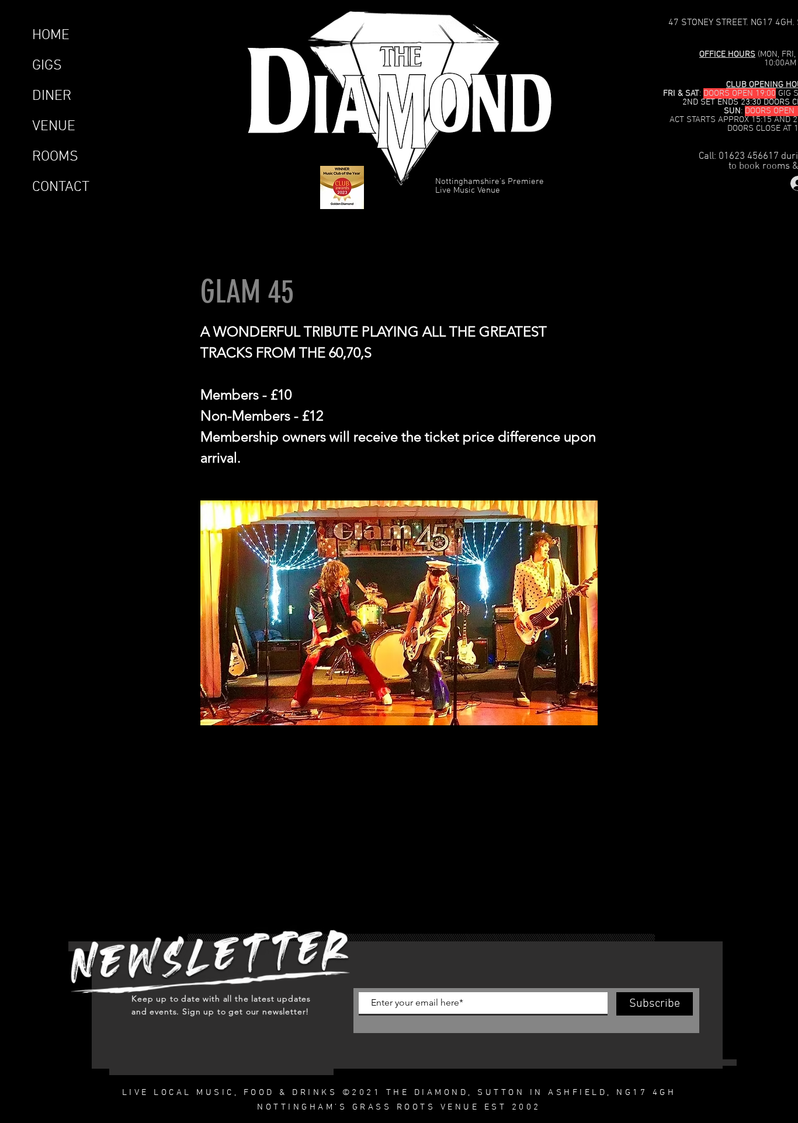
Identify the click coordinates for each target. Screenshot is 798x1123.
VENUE (53, 126)
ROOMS (55, 157)
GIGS (47, 66)
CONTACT (60, 187)
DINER (51, 96)
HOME (51, 35)
